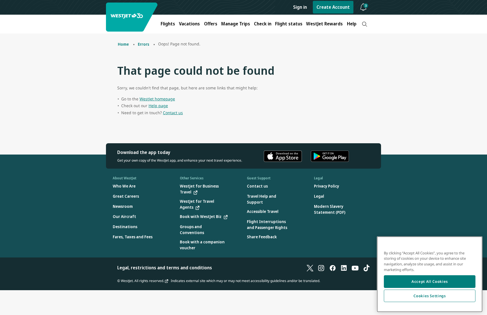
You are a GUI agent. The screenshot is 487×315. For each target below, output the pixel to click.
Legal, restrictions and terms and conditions (164, 268)
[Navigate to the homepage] (132, 17)
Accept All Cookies (429, 281)
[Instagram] (321, 268)
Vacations (189, 24)
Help (352, 24)
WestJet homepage (157, 99)
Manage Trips (235, 24)
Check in (262, 24)
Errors (143, 44)
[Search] (364, 24)
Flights (168, 24)
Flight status (288, 24)
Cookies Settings (429, 295)
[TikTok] (366, 268)
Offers (210, 24)
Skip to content (5, 11)
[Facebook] (332, 268)
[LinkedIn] (343, 268)
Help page (158, 105)
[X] (310, 268)
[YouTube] (355, 268)
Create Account (333, 7)
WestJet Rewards (324, 24)
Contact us (173, 112)
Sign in (300, 7)
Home (123, 44)
